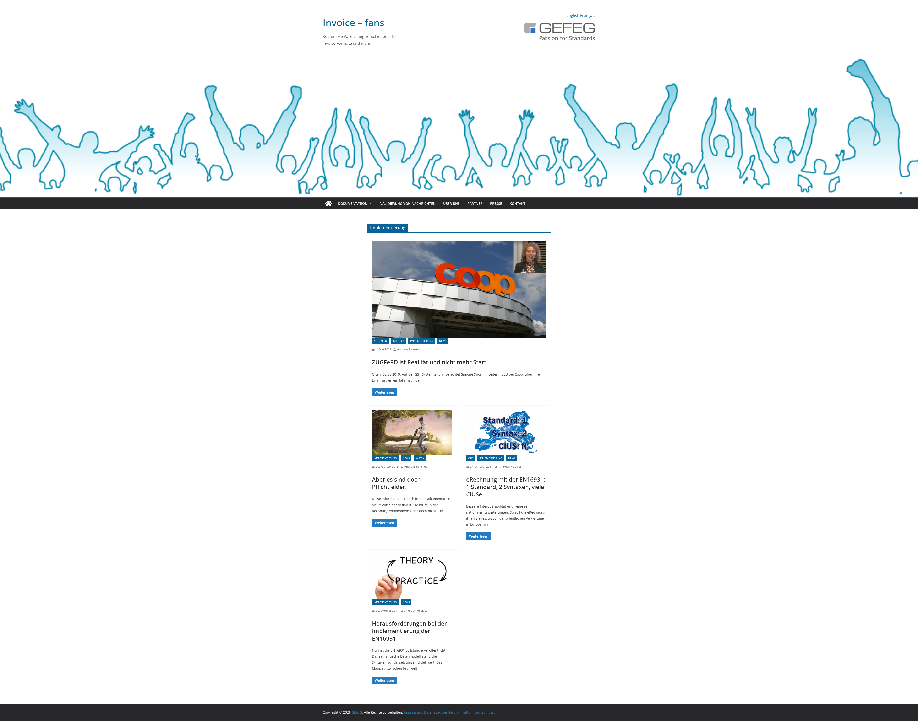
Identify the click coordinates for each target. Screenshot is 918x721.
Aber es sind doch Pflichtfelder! (396, 483)
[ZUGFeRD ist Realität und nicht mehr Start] (459, 289)
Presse (496, 203)
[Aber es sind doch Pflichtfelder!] (412, 432)
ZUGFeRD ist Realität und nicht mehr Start (429, 362)
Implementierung (421, 341)
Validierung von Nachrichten (408, 203)
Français (587, 15)
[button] (370, 203)
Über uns (451, 203)
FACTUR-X (398, 341)
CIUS (470, 458)
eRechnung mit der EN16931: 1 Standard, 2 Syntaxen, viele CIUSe (505, 486)
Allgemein (380, 341)
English (572, 15)
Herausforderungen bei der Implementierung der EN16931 (409, 630)
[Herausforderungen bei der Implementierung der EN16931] (412, 577)
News (442, 341)
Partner (474, 203)
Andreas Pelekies (408, 349)
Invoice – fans (353, 22)
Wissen (420, 458)
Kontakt (517, 203)
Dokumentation (352, 203)
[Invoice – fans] (459, 56)
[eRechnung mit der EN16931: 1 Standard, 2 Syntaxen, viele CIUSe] (506, 432)
